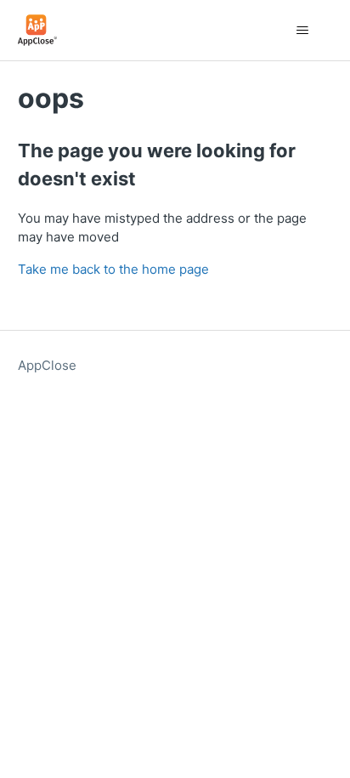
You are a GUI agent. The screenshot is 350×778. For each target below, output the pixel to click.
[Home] (38, 30)
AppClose (47, 365)
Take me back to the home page (113, 269)
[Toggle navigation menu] (302, 30)
